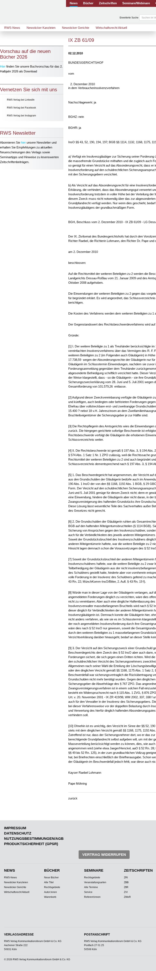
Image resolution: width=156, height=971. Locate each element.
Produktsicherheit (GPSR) (31, 844)
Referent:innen (92, 897)
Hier (2, 66)
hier (23, 142)
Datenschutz (17, 833)
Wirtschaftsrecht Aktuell (111, 27)
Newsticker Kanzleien (41, 27)
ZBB (126, 882)
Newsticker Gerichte (75, 27)
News (74, 3)
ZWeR (127, 897)
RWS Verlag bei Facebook (21, 107)
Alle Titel (49, 882)
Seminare (93, 870)
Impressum (15, 828)
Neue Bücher (51, 877)
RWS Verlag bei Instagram (21, 115)
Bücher (88, 3)
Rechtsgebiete (52, 887)
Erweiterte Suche (129, 17)
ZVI (126, 892)
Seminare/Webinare (136, 3)
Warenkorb (50, 897)
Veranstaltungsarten (95, 882)
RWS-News (12, 27)
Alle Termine (91, 887)
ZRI (126, 877)
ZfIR (126, 887)
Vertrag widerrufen (104, 855)
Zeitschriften (108, 3)
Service (88, 892)
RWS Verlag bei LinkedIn (21, 99)
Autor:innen (50, 892)
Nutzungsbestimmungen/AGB (34, 839)
